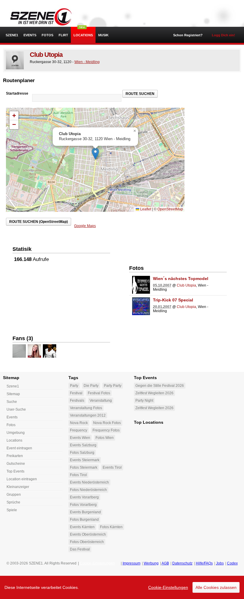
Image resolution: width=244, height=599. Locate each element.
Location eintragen (22, 479)
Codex (232, 563)
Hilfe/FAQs (204, 563)
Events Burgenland (85, 512)
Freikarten (15, 456)
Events (30, 35)
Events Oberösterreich (88, 534)
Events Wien (80, 438)
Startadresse (17, 93)
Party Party (112, 386)
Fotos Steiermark (83, 467)
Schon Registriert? (188, 35)
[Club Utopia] (15, 60)
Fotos (47, 35)
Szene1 (13, 386)
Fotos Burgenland (84, 519)
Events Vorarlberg (84, 497)
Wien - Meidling (87, 62)
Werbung (151, 563)
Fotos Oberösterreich (87, 542)
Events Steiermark (84, 460)
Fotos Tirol (78, 475)
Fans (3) (22, 338)
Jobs (220, 563)
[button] (95, 154)
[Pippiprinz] (49, 351)
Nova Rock (79, 423)
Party (74, 386)
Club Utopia (46, 54)
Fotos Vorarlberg (83, 505)
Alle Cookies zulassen (216, 587)
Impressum (131, 563)
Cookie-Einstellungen (168, 587)
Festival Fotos (99, 393)
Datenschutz (182, 563)
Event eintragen (19, 448)
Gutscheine (16, 464)
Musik (103, 35)
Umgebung (16, 433)
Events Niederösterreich (89, 482)
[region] (122, 587)
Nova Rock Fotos (107, 423)
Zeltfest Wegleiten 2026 (154, 393)
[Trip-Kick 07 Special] (141, 306)
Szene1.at (37, 16)
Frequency (78, 430)
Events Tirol (112, 467)
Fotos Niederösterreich (88, 490)
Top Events (15, 471)
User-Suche (16, 409)
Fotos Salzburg (82, 453)
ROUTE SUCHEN (140, 94)
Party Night (144, 400)
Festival (76, 393)
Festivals (77, 400)
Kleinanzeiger (18, 487)
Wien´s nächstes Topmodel (180, 278)
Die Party (91, 386)
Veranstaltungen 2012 (88, 415)
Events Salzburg (83, 445)
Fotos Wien (105, 438)
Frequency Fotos (106, 430)
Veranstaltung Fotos (86, 408)
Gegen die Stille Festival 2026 (159, 386)
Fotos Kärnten (111, 527)
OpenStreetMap (170, 209)
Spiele (12, 510)
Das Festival (80, 549)
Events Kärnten (82, 527)
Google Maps (85, 226)
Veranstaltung (101, 400)
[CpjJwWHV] (19, 351)
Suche (12, 402)
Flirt (63, 35)
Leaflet (145, 209)
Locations (83, 35)
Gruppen (14, 494)
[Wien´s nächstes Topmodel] (141, 285)
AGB (165, 563)
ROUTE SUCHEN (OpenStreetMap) (38, 222)
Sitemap (13, 394)
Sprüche (13, 502)
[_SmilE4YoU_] (34, 351)
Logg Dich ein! (223, 35)
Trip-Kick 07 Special (173, 300)
